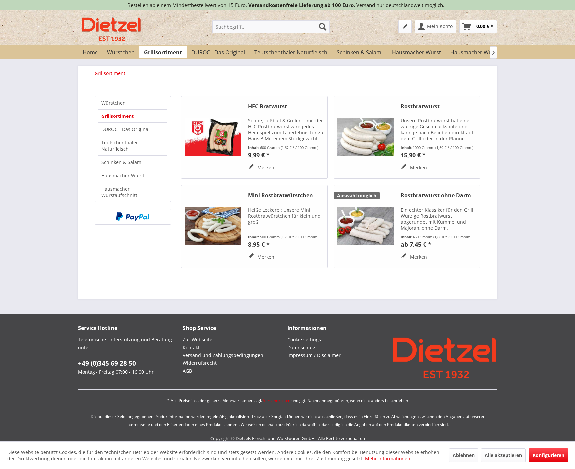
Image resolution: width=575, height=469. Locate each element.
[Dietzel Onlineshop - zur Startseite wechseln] (111, 29)
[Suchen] (323, 26)
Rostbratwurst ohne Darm (436, 195)
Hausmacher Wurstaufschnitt (119, 192)
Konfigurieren (548, 455)
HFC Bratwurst (267, 106)
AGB (187, 371)
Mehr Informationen (387, 458)
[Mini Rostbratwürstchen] (213, 226)
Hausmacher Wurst (122, 175)
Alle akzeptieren (503, 455)
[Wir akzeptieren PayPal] (132, 216)
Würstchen (113, 103)
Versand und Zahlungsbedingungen (223, 355)
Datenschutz (301, 347)
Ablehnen (464, 455)
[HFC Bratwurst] (213, 137)
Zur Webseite (197, 339)
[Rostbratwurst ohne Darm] (365, 226)
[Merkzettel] (405, 26)
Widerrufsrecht (200, 363)
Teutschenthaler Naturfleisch (119, 145)
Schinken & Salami (122, 162)
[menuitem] (271, 26)
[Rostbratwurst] (365, 137)
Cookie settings (304, 339)
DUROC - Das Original (125, 129)
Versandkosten (276, 400)
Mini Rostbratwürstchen (280, 195)
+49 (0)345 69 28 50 (107, 363)
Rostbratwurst (420, 106)
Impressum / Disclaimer (314, 355)
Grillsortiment (117, 116)
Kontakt (191, 347)
